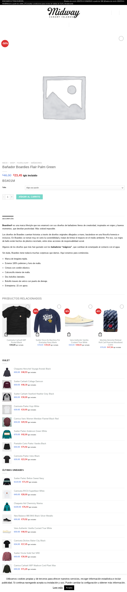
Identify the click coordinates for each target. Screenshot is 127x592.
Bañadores (36, 163)
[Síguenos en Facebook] (72, 24)
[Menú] (3, 12)
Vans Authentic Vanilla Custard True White (79, 341)
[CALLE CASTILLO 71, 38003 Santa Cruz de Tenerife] (51, 25)
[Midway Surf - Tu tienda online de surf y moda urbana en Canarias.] (63, 13)
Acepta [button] (69, 588)
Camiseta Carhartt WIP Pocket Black (16, 341)
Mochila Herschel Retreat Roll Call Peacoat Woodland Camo (111, 342)
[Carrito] (123, 12)
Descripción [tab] (7, 219)
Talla (4, 187)
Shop (12, 163)
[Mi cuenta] (107, 12)
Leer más (58, 587)
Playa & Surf (23, 163)
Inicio (5, 163)
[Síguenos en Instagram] (75, 24)
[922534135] (65, 25)
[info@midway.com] (56, 25)
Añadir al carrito (29, 196)
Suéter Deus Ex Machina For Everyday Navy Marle (48, 341)
